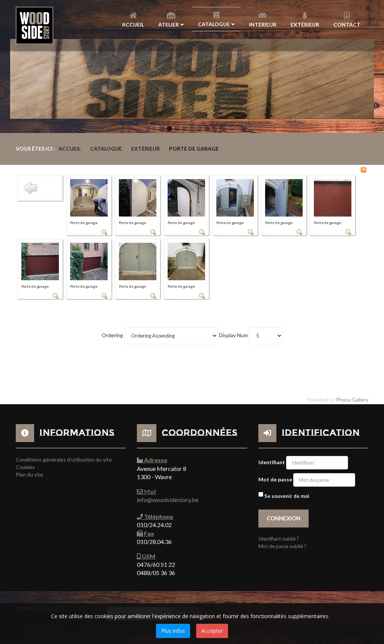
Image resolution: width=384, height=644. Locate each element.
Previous (20, 79)
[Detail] (105, 232)
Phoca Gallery (352, 399)
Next (364, 79)
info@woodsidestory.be (167, 499)
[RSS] (363, 169)
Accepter (212, 630)
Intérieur (262, 24)
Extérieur (305, 24)
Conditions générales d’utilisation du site (64, 459)
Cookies (25, 467)
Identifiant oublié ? (278, 539)
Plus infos (173, 630)
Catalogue (214, 24)
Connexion (283, 518)
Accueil (133, 24)
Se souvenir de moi (286, 496)
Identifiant (271, 462)
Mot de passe (275, 479)
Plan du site (29, 474)
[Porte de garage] (89, 197)
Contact (346, 24)
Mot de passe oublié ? (282, 546)
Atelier (168, 24)
